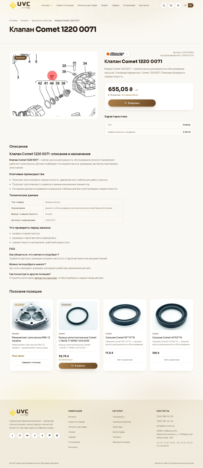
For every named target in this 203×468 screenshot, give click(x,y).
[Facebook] (12, 436)
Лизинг (104, 5)
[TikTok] (35, 436)
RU (190, 5)
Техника (116, 437)
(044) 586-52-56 (165, 416)
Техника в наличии (121, 421)
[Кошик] (171, 5)
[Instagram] (20, 436)
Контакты (144, 5)
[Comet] (117, 54)
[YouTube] (27, 436)
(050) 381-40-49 (165, 421)
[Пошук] (164, 5)
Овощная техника (121, 442)
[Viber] (49, 436)
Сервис (115, 5)
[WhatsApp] (57, 436)
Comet (62, 334)
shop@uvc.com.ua (165, 425)
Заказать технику (31, 362)
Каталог (46, 5)
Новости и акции (65, 5)
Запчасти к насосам (42, 20)
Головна (13, 20)
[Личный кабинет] (178, 5)
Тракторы (117, 426)
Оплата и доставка (87, 5)
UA (185, 5)
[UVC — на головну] (19, 5)
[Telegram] (42, 436)
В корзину (134, 103)
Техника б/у (118, 416)
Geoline (15, 334)
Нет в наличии (125, 359)
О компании (129, 5)
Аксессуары (118, 431)
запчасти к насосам (45, 278)
